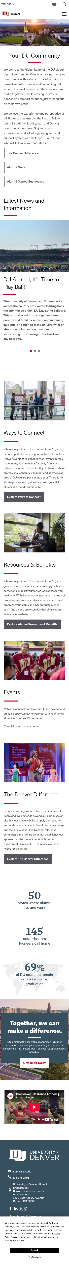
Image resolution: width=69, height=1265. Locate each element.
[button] (55, 4)
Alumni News (16, 167)
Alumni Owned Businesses (25, 181)
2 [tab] (35, 351)
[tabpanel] (34, 283)
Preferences (34, 1257)
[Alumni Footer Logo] (34, 1155)
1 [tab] (31, 351)
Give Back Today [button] (34, 1063)
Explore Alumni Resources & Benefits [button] (32, 624)
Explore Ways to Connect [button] (24, 497)
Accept (34, 1250)
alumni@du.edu (21, 1171)
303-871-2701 (20, 1177)
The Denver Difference (23, 153)
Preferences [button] (18, 1241)
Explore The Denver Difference (28, 859)
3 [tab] (39, 351)
